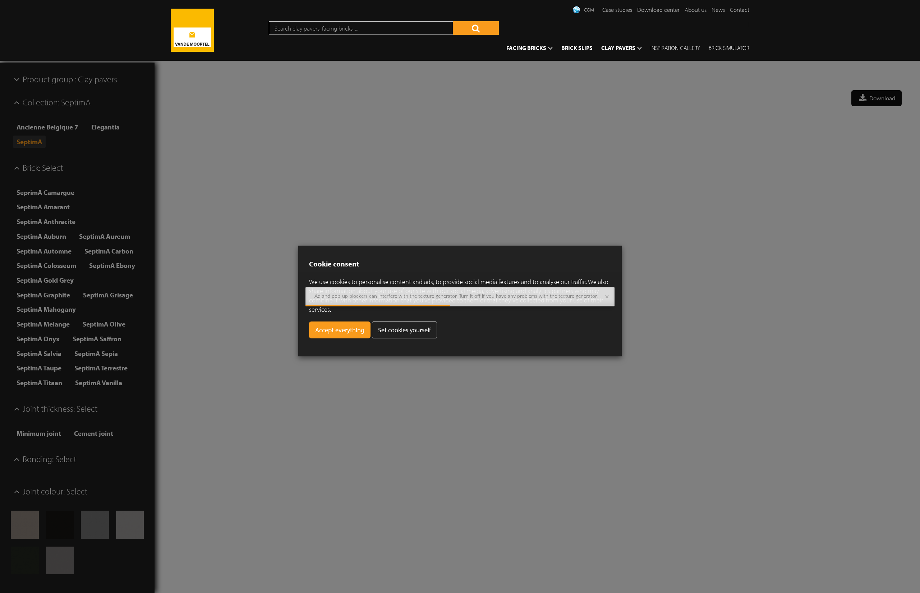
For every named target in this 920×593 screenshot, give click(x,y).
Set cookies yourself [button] (404, 330)
